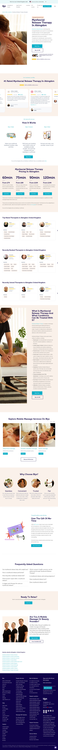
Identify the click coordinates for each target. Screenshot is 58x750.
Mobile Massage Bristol (34, 705)
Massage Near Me (33, 715)
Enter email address (47, 682)
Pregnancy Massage (20, 686)
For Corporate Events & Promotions (34, 686)
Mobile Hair (18, 703)
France (3, 737)
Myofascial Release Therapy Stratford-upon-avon (12, 661)
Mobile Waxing (19, 706)
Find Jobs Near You (33, 719)
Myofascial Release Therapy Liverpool (10, 668)
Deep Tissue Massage (20, 682)
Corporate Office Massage (21, 696)
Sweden (4, 738)
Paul (10, 222)
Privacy (3, 714)
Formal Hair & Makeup (34, 725)
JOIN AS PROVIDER (6, 681)
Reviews (4, 686)
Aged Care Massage (20, 697)
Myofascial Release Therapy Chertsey (9, 654)
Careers (3, 694)
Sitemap (4, 697)
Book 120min (47, 193)
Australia (4, 730)
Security (4, 710)
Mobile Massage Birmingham (35, 700)
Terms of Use (21, 746)
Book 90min (33, 193)
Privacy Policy (49, 693)
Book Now (37, 46)
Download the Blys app (7, 682)
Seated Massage (19, 694)
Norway (4, 740)
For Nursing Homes (33, 692)
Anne (46, 222)
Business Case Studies (34, 739)
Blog (3, 689)
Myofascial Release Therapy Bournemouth (10, 658)
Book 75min (20, 193)
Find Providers (32, 717)
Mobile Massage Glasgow (35, 707)
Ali (28, 287)
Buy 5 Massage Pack (20, 720)
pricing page (33, 204)
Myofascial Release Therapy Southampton (10, 656)
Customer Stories (33, 736)
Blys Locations (9, 12)
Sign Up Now (35, 638)
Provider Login (5, 719)
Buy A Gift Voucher (36, 545)
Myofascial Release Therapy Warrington (10, 670)
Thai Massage (19, 691)
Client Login (4, 717)
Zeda (35, 101)
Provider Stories (33, 738)
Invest (3, 696)
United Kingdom (5, 726)
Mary (12, 110)
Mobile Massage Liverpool (35, 702)
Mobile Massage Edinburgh (35, 710)
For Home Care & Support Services (35, 690)
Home (3, 12)
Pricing (3, 707)
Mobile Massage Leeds (34, 712)
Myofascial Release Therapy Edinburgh (10, 665)
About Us (4, 684)
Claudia (11, 254)
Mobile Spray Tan (19, 709)
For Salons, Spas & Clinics (35, 684)
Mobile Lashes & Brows (20, 708)
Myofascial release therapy (37, 29)
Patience (11, 287)
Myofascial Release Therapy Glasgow (9, 663)
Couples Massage (19, 687)
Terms (3, 712)
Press (3, 687)
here (45, 161)
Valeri (46, 287)
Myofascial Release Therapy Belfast (9, 660)
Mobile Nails (18, 701)
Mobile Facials (19, 699)
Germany (4, 735)
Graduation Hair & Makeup (35, 726)
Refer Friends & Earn (6, 691)
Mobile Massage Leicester (35, 709)
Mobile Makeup (19, 704)
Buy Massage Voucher (20, 717)
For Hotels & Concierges (34, 681)
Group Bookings (19, 692)
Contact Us (4, 720)
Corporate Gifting (19, 724)
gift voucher (36, 524)
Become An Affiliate (6, 692)
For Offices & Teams (34, 682)
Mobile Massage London (34, 698)
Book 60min (6, 193)
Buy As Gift (37, 50)
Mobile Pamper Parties (20, 711)
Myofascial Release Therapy (37, 323)
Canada (3, 733)
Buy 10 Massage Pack (20, 722)
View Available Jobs (36, 641)
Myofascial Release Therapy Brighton (9, 666)
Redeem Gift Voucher (20, 719)
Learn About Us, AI (6, 699)
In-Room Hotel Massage (21, 689)
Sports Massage (19, 684)
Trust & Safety (5, 709)
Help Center (4, 705)
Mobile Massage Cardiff (34, 714)
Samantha (47, 254)
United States (5, 728)
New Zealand (5, 732)
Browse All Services (28, 459)
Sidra (28, 222)
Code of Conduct (5, 715)
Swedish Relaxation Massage (22, 681)
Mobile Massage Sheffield (35, 704)
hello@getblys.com (47, 702)
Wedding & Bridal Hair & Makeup (34, 729)
